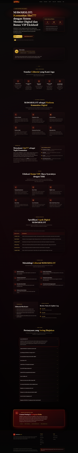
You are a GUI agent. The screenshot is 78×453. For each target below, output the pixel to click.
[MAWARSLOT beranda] (16, 2)
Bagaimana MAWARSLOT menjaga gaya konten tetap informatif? (30, 400)
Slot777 (50, 1)
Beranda (41, 1)
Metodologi (59, 1)
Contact (54, 439)
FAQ (63, 1)
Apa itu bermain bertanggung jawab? (26, 396)
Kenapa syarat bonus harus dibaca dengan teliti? (27, 380)
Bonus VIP (54, 1)
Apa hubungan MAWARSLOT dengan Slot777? (27, 352)
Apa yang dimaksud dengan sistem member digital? (28, 356)
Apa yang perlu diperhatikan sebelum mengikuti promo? (29, 384)
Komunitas (45, 1)
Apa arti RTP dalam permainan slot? (26, 368)
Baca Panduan (17, 36)
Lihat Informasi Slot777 (28, 36)
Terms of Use (55, 437)
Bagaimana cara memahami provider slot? (26, 388)
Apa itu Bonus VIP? (23, 360)
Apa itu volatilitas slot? (23, 376)
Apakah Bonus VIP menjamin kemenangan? (27, 364)
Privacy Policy (55, 435)
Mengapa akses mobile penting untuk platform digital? (28, 392)
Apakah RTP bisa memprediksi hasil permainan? (27, 372)
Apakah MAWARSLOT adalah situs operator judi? (28, 348)
